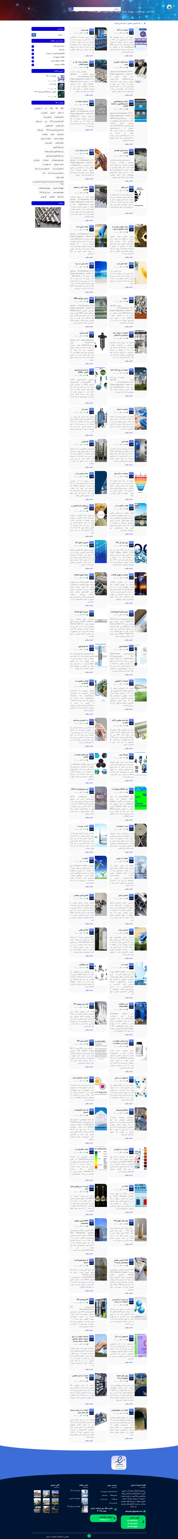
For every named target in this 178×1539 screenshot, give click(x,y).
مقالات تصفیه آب (58, 57)
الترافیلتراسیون (123, 646)
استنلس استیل (123, 895)
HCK (62, 108)
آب (46, 108)
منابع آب (85, 858)
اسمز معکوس (59, 126)
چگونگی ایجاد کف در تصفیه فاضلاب (80, 63)
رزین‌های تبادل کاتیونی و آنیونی (79, 506)
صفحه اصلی (150, 11)
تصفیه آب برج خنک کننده (119, 370)
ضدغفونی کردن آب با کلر (42, 169)
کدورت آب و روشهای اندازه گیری (79, 1187)
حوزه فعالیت (140, 11)
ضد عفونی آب (47, 164)
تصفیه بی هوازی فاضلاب (119, 575)
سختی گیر (84, 409)
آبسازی (52, 113)
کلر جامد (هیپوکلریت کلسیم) (81, 1111)
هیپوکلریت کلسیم (58, 188)
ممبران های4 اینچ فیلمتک (119, 612)
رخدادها (61, 49)
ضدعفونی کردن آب (57, 169)
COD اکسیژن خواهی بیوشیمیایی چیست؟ (121, 1261)
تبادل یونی (60, 134)
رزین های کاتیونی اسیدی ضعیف (54, 151)
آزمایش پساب (123, 930)
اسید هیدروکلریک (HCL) (79, 789)
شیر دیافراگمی (83, 964)
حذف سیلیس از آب (81, 473)
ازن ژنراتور (39, 121)
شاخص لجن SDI (82, 1041)
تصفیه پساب (48, 143)
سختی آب (46, 160)
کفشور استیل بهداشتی (81, 895)
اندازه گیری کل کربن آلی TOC (54, 130)
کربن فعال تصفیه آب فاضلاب (81, 755)
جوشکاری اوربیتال (122, 1110)
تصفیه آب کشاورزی (121, 681)
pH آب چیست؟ (82, 826)
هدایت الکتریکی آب (81, 1149)
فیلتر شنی (124, 441)
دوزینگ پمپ (123, 754)
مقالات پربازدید (59, 64)
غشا (44, 173)
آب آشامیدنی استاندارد (80, 720)
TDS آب (125, 1186)
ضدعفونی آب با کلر (121, 1336)
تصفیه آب (45, 134)
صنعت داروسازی (58, 164)
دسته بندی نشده (58, 46)
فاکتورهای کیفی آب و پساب (55, 53)
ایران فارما (40, 130)
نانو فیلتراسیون (83, 646)
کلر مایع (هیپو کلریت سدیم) (81, 1261)
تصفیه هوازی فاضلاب (81, 575)
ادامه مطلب (129, 55)
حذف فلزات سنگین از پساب (121, 63)
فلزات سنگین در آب (121, 505)
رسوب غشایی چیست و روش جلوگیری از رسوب (120, 227)
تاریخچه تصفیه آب (81, 101)
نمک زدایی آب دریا (81, 263)
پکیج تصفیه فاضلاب (44, 188)
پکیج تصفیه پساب (58, 192)
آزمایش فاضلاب (58, 117)
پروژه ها (131, 11)
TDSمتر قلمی (83, 930)
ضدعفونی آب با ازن (121, 1078)
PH (57, 108)
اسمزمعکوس (49, 126)
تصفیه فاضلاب (59, 143)
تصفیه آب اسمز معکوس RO (80, 1376)
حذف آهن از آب (122, 263)
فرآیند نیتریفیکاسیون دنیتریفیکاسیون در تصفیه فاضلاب (119, 103)
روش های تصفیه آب (57, 160)
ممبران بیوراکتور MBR (81, 298)
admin (124, 33)
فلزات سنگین (59, 177)
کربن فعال (124, 187)
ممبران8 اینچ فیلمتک (81, 612)
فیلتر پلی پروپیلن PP (81, 1004)
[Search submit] (70, 9)
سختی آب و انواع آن (121, 1149)
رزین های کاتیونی (58, 147)
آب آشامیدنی (38, 108)
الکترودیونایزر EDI (82, 1299)
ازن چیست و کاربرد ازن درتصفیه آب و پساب (120, 1300)
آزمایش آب (44, 113)
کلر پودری (43, 197)
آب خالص (60, 113)
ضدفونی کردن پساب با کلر (55, 173)
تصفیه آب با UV (122, 30)
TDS (51, 108)
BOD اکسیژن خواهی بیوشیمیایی (81, 1222)
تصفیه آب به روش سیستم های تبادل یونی (79, 1411)
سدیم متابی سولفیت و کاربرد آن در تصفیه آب (120, 1042)
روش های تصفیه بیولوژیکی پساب (122, 1376)
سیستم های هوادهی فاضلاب (121, 151)
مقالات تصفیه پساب (57, 61)
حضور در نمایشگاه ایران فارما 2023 (45, 92)
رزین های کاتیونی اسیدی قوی (54, 156)
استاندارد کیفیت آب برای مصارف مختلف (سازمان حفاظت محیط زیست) (80, 1338)
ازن (46, 121)
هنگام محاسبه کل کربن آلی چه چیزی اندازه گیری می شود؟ (48, 183)
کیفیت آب (124, 964)
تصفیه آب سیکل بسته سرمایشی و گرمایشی (120, 334)
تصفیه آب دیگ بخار (121, 473)
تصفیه (52, 134)
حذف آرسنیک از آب (81, 150)
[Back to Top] (89, 1536)
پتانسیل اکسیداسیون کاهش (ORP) (81, 371)
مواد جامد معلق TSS (120, 1221)
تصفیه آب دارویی (122, 858)
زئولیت (125, 298)
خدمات (124, 11)
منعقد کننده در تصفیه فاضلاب (81, 188)
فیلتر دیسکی (84, 333)
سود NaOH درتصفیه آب (120, 789)
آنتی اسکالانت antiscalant (123, 1005)
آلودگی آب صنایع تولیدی (119, 1410)
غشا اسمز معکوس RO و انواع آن (120, 721)
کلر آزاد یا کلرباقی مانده (80, 1078)
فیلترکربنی (84, 441)
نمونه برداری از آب (82, 226)
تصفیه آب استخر (122, 409)
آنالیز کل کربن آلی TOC (56, 121)
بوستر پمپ (84, 30)
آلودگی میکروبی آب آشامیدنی (81, 682)
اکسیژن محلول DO (81, 542)
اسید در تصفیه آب (122, 826)
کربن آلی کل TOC (122, 542)
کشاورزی (52, 197)
